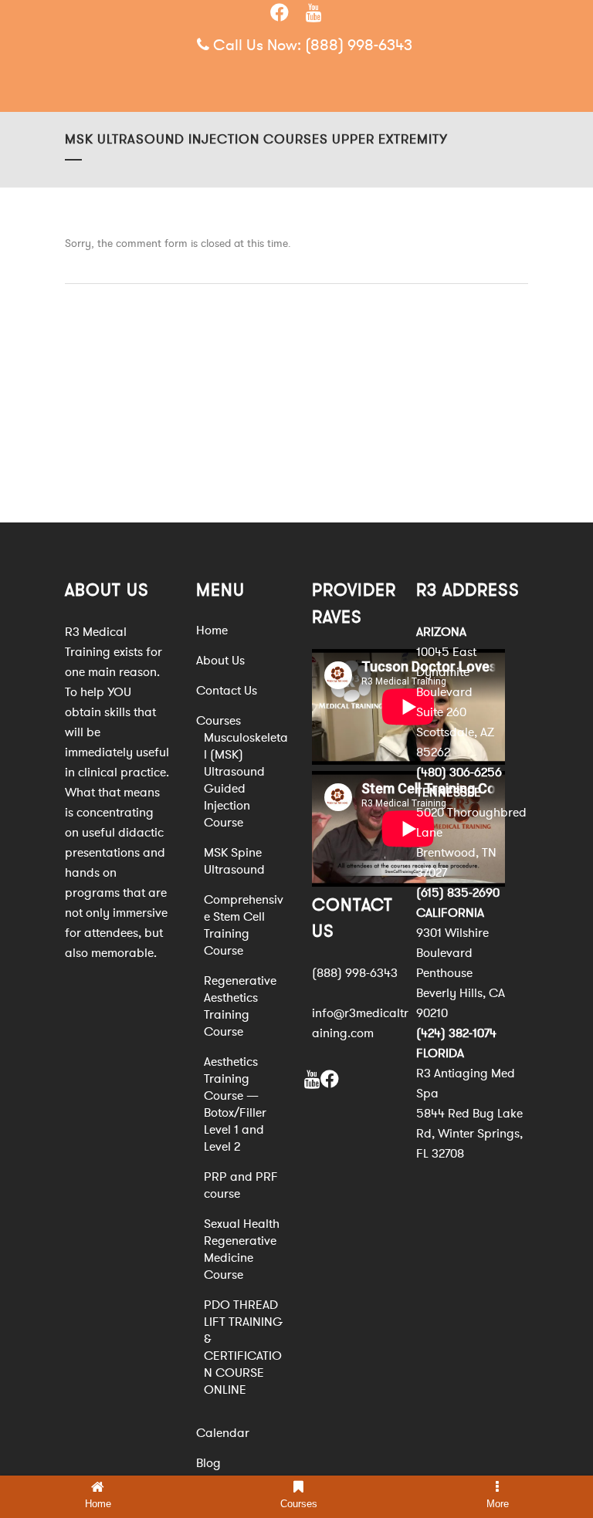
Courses (218, 720)
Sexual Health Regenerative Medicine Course (242, 1249)
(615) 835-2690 (458, 892)
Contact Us (226, 690)
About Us (220, 660)
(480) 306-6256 (459, 772)
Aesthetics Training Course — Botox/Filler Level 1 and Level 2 (235, 1104)
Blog (208, 1463)
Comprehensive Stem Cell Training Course (243, 925)
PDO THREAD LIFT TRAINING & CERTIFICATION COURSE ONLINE (243, 1347)
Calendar (222, 1433)
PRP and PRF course (241, 1185)
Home (212, 630)
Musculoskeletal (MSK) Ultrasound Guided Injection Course (246, 780)
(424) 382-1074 (456, 1033)
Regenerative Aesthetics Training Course (240, 1006)
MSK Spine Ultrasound (234, 861)
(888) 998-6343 (358, 45)
